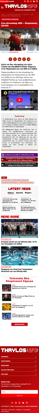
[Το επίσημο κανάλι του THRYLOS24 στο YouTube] (34, 1)
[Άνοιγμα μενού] (2, 7)
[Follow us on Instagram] (28, 1)
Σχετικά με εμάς (4, 1)
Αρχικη (3, 14)
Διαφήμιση (19, 409)
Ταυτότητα (4, 409)
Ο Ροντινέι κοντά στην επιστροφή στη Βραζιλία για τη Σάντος (10, 200)
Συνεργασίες (26, 409)
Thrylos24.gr (13, 52)
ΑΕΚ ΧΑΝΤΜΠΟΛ (6, 180)
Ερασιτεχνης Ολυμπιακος (14, 14)
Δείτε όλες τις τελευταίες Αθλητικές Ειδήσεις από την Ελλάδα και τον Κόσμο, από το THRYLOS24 (20, 164)
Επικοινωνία (11, 1)
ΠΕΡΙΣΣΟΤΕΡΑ (19, 324)
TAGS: (4, 177)
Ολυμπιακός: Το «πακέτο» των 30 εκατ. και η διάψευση (28, 200)
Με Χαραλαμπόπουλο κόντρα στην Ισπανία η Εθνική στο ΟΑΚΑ (28, 208)
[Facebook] (25, 1)
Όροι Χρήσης (5, 411)
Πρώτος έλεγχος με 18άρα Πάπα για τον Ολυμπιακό (9, 208)
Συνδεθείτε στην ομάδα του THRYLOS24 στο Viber (19, 155)
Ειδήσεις (11, 193)
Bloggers (28, 193)
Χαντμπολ (26, 14)
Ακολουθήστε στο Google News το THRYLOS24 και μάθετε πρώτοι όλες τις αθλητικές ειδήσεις (20, 159)
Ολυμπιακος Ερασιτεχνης (9, 182)
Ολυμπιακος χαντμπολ (26, 182)
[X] (31, 1)
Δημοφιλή (19, 193)
